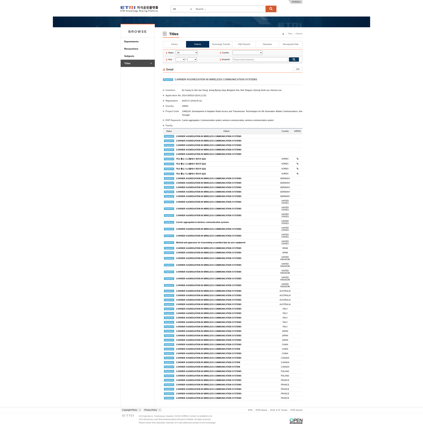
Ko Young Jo (187, 90)
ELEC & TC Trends (278, 410)
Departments (131, 41)
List (297, 69)
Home (283, 34)
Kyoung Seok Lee (261, 90)
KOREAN (296, 2)
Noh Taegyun (246, 90)
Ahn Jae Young (201, 90)
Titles (127, 63)
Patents (299, 34)
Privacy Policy (150, 410)
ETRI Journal (296, 410)
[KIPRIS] (297, 159)
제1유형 (296, 421)
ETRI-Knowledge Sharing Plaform (139, 9)
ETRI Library (261, 410)
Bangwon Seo (233, 90)
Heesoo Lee (276, 90)
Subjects (129, 56)
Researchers (131, 48)
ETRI (250, 410)
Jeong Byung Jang (217, 90)
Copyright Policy (129, 410)
